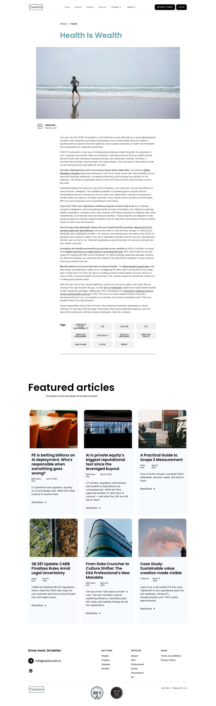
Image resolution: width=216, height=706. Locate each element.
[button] (116, 7)
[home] (35, 7)
